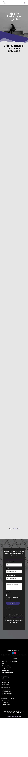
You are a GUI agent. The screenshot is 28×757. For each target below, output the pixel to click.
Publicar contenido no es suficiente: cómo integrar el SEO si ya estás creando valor (13, 75)
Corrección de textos (7, 698)
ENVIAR (12, 603)
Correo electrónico (10, 575)
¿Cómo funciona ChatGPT (12, 426)
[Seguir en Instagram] (15, 653)
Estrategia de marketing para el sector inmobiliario (13, 269)
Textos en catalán (6, 706)
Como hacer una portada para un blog (13, 489)
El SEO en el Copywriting (12, 300)
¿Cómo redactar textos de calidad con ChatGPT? (12, 395)
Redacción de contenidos (9, 661)
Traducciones (5, 688)
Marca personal (5, 681)
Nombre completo (10, 562)
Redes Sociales (5, 665)
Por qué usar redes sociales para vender (12, 457)
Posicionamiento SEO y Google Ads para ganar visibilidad (13, 141)
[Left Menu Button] (1, 719)
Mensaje (8, 582)
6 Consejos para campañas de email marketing (13, 331)
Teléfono (8, 568)
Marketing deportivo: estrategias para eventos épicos (13, 173)
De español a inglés (6, 690)
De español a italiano (6, 693)
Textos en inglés (5, 701)
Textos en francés (6, 702)
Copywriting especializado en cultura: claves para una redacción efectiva (13, 521)
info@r (11, 617)
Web (3, 663)
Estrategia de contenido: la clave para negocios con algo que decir (13, 237)
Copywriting (5, 677)
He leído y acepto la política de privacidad (12, 598)
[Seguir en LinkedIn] (13, 653)
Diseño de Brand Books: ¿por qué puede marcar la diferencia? (13, 363)
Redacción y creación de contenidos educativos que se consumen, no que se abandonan (13, 109)
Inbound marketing (6, 667)
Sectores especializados (7, 672)
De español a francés (6, 692)
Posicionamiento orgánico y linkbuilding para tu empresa (13, 204)
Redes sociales (5, 682)
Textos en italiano (6, 704)
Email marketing (6, 669)
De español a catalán (6, 695)
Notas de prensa (5, 670)
